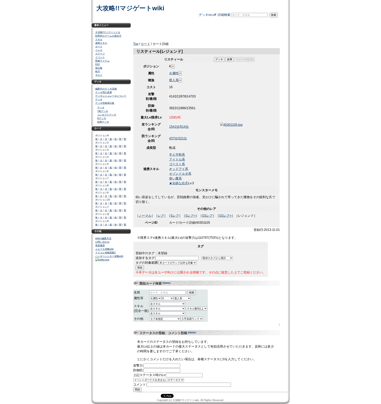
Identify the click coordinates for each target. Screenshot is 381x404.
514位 (184, 126)
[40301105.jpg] (231, 124)
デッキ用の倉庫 (103, 92)
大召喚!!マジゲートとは (107, 32)
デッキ (98, 99)
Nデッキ (101, 118)
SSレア (207, 215)
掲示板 (98, 68)
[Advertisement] (205, 29)
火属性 (174, 73)
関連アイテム (102, 60)
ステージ (100, 53)
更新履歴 (100, 245)
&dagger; (167, 283)
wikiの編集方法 (103, 238)
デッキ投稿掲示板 (104, 103)
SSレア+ (225, 215)
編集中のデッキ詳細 (106, 88)
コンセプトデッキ (106, 114)
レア (161, 215)
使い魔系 (175, 178)
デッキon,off (207, 14)
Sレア (174, 215)
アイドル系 (177, 159)
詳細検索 (224, 14)
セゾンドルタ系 (180, 173)
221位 (182, 138)
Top (135, 44)
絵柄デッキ (103, 121)
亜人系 (174, 80)
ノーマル (145, 215)
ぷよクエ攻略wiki (104, 249)
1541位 (174, 126)
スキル (98, 39)
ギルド (98, 75)
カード (145, 44)
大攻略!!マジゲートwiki (130, 8)
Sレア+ (190, 215)
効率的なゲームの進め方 (108, 35)
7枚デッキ (102, 111)
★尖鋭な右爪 (178, 183)
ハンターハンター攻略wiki (109, 256)
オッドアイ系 (178, 169)
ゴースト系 (177, 164)
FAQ (97, 64)
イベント (100, 57)
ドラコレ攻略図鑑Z (105, 252)
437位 (173, 138)
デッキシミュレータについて (110, 96)
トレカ (98, 50)
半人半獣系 (177, 154)
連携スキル (101, 43)
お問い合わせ (102, 242)
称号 (97, 71)
